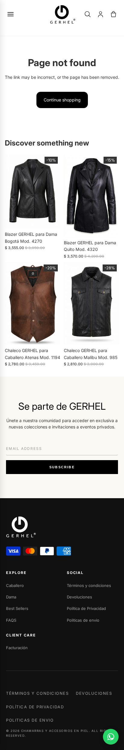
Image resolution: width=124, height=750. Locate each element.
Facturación (17, 647)
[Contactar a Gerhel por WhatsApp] (111, 737)
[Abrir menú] (10, 14)
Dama (11, 597)
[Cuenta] (100, 14)
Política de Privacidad (86, 608)
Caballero (15, 585)
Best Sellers (17, 608)
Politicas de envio (83, 620)
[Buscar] (87, 14)
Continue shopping (62, 99)
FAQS (11, 620)
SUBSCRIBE (62, 467)
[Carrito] (113, 14)
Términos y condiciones (89, 585)
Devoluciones (79, 597)
